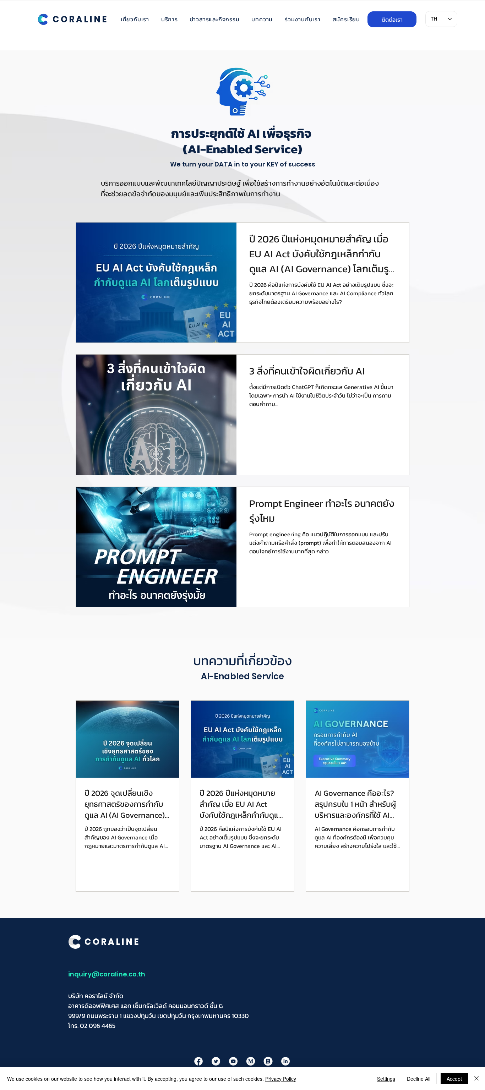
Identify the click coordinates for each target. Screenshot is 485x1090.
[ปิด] (476, 1078)
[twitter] (215, 1061)
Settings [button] (386, 1078)
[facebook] (198, 1061)
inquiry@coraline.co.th (106, 974)
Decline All (418, 1078)
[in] (285, 1061)
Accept (454, 1078)
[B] (268, 1061)
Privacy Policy (280, 1078)
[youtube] (233, 1061)
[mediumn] (250, 1061)
